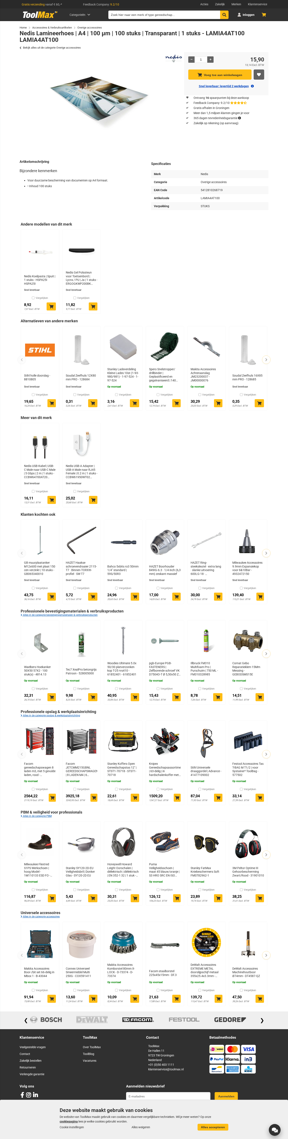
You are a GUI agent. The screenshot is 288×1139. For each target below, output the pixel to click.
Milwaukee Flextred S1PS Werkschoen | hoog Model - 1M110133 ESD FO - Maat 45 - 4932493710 (39, 870)
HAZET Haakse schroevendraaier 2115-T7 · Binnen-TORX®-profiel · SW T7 (81, 568)
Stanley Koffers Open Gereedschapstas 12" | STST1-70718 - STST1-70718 (121, 769)
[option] (100, 103)
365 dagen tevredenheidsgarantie (215, 118)
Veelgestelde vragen (33, 1047)
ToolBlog (88, 1054)
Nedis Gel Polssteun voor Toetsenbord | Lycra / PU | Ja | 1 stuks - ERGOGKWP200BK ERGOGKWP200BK (81, 278)
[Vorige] (21, 359)
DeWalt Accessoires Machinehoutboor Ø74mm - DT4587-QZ (246, 972)
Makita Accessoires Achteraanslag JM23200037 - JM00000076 (203, 374)
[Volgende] (266, 359)
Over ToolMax (92, 1047)
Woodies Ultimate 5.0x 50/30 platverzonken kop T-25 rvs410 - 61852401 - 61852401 (121, 668)
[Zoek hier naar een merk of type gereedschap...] (224, 15)
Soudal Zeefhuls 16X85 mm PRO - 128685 (247, 377)
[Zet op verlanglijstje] (259, 74)
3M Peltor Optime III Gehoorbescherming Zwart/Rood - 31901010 (248, 871)
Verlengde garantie (32, 1074)
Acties (204, 4)
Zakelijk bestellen (31, 1060)
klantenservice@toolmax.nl (166, 1069)
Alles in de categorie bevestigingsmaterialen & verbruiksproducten (60, 615)
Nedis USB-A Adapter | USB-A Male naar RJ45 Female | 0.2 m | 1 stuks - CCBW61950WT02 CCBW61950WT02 (81, 471)
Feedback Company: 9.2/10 (212, 103)
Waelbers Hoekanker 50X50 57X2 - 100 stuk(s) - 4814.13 (37, 670)
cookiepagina (69, 1121)
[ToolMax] (39, 18)
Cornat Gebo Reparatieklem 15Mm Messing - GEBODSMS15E (246, 668)
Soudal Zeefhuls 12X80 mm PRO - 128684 (81, 377)
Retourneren (28, 1067)
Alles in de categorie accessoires (41, 916)
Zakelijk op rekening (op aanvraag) (216, 123)
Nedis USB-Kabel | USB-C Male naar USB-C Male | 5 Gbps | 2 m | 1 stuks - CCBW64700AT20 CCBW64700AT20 (39, 471)
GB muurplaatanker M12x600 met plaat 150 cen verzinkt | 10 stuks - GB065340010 (39, 568)
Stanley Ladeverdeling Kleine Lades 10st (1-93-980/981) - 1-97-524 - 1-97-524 (123, 374)
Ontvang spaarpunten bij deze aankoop (221, 97)
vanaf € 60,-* (42, 4)
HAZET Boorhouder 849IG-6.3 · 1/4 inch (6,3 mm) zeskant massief (165, 570)
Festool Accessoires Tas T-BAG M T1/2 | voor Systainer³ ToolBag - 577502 (248, 769)
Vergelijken (42, 298)
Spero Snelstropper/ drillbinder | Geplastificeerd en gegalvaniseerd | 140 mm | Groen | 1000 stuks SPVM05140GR (164, 374)
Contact (25, 1054)
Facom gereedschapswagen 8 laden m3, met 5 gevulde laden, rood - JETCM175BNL (39, 769)
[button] (275, 1130)
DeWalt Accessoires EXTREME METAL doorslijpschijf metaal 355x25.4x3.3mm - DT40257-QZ (204, 970)
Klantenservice (257, 4)
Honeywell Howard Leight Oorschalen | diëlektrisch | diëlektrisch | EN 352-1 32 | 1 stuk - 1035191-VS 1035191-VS (123, 870)
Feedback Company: (101, 4)
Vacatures (89, 1060)
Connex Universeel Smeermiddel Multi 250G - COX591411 (78, 972)
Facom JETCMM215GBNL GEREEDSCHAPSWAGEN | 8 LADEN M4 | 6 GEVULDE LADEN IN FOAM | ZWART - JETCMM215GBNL (82, 769)
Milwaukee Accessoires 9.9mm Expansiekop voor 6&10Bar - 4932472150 (247, 568)
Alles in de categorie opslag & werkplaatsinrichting (51, 715)
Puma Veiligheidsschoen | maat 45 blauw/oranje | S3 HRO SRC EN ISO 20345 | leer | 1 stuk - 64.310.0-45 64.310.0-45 (164, 870)
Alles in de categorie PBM (37, 816)
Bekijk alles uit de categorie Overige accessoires (52, 47)
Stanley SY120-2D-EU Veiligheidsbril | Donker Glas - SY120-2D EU (80, 871)
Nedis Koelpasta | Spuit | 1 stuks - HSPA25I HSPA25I (39, 280)
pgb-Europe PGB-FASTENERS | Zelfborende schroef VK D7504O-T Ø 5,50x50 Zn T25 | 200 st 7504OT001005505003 (164, 668)
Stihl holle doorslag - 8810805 (37, 377)
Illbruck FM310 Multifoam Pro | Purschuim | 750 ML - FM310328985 (204, 668)
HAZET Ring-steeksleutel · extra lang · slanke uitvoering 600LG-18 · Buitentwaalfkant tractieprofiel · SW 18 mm (206, 568)
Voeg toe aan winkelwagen (223, 75)
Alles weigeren (141, 1127)
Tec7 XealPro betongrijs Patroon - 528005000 (81, 671)
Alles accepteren (213, 1127)
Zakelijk (220, 4)
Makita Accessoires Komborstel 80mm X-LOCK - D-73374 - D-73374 (121, 970)
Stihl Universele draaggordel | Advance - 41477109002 (206, 771)
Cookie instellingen (72, 1127)
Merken (236, 4)
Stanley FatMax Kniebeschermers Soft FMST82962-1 (205, 871)
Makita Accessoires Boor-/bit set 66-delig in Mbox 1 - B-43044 (39, 972)
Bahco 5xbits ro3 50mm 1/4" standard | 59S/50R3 (123, 570)
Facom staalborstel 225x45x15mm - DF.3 (163, 973)
